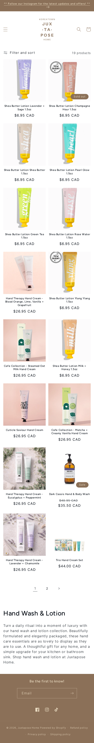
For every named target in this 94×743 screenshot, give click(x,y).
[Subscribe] (72, 693)
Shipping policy (60, 734)
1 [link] (35, 588)
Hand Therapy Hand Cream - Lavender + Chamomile (24, 562)
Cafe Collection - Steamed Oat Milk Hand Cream (24, 367)
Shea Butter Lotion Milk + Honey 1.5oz (69, 367)
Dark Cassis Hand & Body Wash (69, 494)
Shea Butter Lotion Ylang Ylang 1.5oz (69, 300)
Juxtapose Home (28, 727)
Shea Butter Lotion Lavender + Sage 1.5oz (24, 107)
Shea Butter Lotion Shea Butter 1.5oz (24, 171)
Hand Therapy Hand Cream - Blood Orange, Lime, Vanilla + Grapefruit (24, 302)
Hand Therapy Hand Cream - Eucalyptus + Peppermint (24, 496)
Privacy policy (37, 734)
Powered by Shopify (53, 727)
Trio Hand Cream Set (69, 560)
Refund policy (79, 727)
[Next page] (59, 588)
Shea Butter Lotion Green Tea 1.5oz (24, 236)
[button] (5, 29)
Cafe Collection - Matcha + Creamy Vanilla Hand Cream (69, 431)
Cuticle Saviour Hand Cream (24, 430)
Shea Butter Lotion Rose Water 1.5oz (69, 236)
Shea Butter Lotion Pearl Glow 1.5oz (69, 171)
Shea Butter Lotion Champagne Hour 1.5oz (69, 107)
